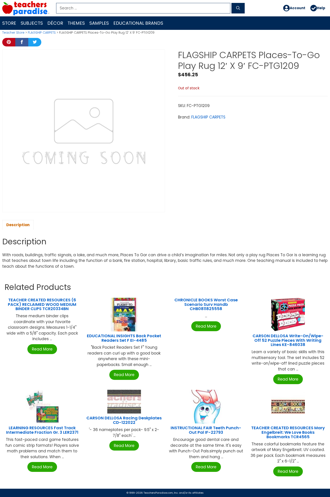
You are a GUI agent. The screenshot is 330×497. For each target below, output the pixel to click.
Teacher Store (13, 32)
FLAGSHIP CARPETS (42, 32)
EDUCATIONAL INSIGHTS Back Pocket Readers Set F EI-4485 (124, 338)
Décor (55, 23)
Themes (76, 23)
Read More (42, 349)
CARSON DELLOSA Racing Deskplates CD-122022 (124, 420)
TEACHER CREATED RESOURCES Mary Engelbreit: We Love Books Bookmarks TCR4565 (288, 432)
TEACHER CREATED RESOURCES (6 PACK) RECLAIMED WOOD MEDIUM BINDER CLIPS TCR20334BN (42, 304)
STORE (9, 23)
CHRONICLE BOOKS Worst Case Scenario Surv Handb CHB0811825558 (206, 304)
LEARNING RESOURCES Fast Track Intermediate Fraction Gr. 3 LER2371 (42, 430)
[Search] (238, 8)
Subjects (32, 23)
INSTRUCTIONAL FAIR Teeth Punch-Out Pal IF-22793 (206, 430)
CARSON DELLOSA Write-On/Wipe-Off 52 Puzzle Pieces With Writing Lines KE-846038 (288, 340)
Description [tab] (18, 225)
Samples (99, 23)
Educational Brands (138, 23)
